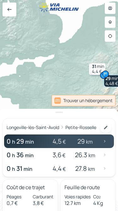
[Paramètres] (110, 22)
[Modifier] (105, 127)
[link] (83, 100)
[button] (98, 69)
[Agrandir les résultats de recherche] (59, 112)
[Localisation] (110, 36)
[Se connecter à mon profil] (110, 8)
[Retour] (9, 9)
